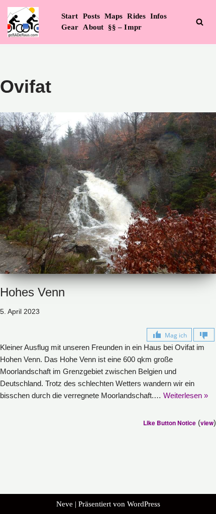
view (206, 422)
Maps (113, 16)
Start (69, 16)
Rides (136, 16)
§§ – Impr (125, 27)
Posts (91, 16)
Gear (69, 27)
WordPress (143, 504)
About (93, 27)
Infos (158, 16)
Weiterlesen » (185, 395)
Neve (64, 504)
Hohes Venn (32, 292)
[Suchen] (199, 22)
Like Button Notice (169, 422)
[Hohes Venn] (108, 193)
